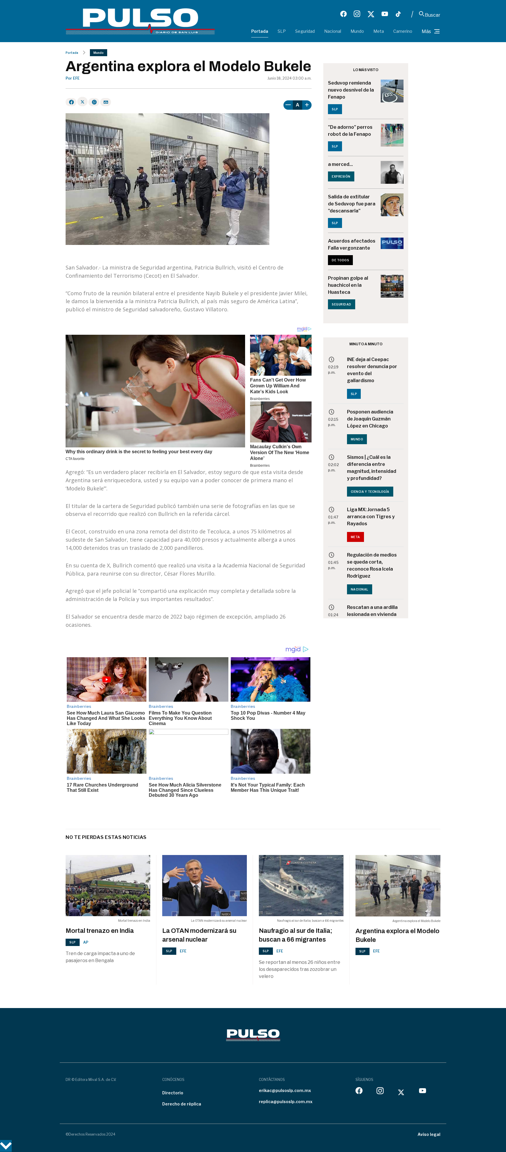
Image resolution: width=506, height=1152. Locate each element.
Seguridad (305, 31)
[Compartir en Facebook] (71, 102)
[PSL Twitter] (371, 14)
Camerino (402, 31)
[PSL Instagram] (357, 14)
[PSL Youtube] (385, 14)
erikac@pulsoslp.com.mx (285, 1090)
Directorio (172, 1092)
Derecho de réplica (181, 1103)
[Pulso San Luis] (140, 21)
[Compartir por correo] (105, 102)
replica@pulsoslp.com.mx (285, 1101)
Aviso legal (429, 1134)
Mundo (357, 31)
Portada (259, 31)
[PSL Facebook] (343, 14)
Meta (378, 31)
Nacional (332, 31)
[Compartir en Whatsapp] (93, 102)
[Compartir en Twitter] (82, 101)
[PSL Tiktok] (398, 14)
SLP (282, 31)
